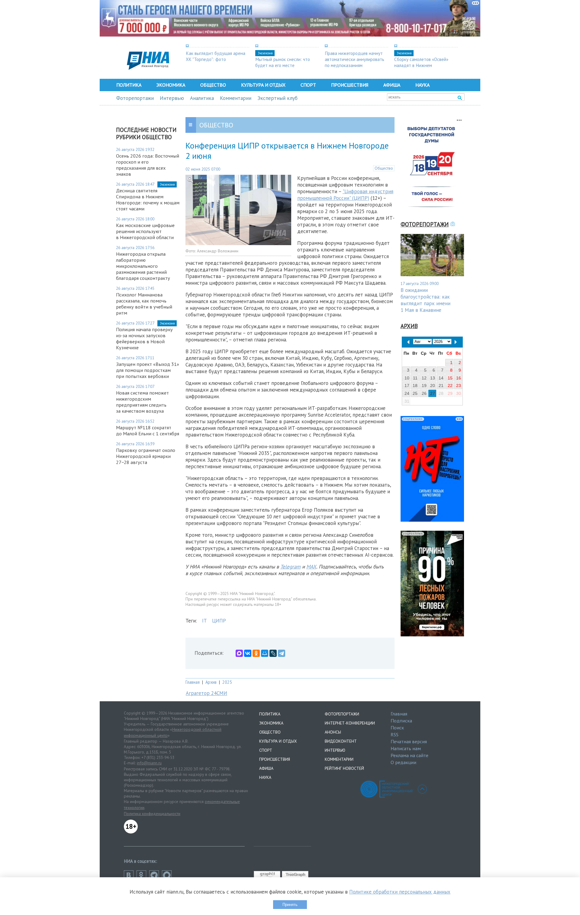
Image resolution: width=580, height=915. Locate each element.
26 (424, 393)
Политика (128, 85)
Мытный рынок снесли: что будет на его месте (282, 62)
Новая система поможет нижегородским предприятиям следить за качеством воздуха (142, 402)
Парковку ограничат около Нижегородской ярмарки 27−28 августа (145, 456)
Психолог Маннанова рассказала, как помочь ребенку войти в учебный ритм (144, 304)
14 (441, 378)
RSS (394, 734)
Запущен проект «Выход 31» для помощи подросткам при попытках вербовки (147, 370)
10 (406, 378)
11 (415, 378)
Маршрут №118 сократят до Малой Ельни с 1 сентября (147, 430)
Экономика (170, 85)
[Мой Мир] (264, 653)
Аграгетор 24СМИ (206, 693)
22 (450, 385)
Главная (192, 682)
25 (415, 393)
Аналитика (202, 98)
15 (450, 378)
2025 (227, 682)
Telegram (290, 566)
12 (424, 378)
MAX (311, 566)
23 (458, 385)
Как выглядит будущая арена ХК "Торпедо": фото (215, 56)
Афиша (391, 85)
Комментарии (235, 98)
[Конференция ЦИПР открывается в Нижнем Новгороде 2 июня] (238, 243)
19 (424, 385)
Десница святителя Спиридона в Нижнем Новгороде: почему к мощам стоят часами (147, 199)
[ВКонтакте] (247, 653)
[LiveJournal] (273, 653)
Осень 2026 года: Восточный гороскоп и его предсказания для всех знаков (147, 165)
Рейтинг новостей (344, 768)
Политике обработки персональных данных (399, 891)
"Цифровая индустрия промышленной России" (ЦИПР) (345, 194)
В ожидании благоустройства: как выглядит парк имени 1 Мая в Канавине (425, 300)
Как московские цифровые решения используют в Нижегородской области (145, 231)
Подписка (401, 721)
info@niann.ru (149, 763)
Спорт (308, 85)
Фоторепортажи (135, 98)
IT (204, 620)
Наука (422, 85)
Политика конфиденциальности (152, 813)
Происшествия (349, 85)
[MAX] (239, 653)
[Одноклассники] (256, 653)
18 (415, 385)
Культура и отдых (263, 85)
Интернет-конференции (350, 723)
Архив (211, 682)
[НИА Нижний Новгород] (148, 68)
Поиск (397, 728)
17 (406, 385)
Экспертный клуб (277, 98)
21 (441, 385)
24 (406, 393)
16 (458, 378)
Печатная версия (409, 741)
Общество (213, 85)
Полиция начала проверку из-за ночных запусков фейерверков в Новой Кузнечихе (144, 338)
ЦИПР (219, 620)
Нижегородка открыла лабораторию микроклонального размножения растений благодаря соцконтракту (143, 266)
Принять (290, 904)
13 (432, 378)
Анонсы (333, 732)
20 (432, 385)
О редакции (403, 762)
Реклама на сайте (409, 755)
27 (432, 393)
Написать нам (406, 748)
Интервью (172, 98)
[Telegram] (281, 653)
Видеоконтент (341, 741)
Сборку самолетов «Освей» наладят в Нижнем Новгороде (421, 65)
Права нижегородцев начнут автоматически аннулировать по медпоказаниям (354, 59)
